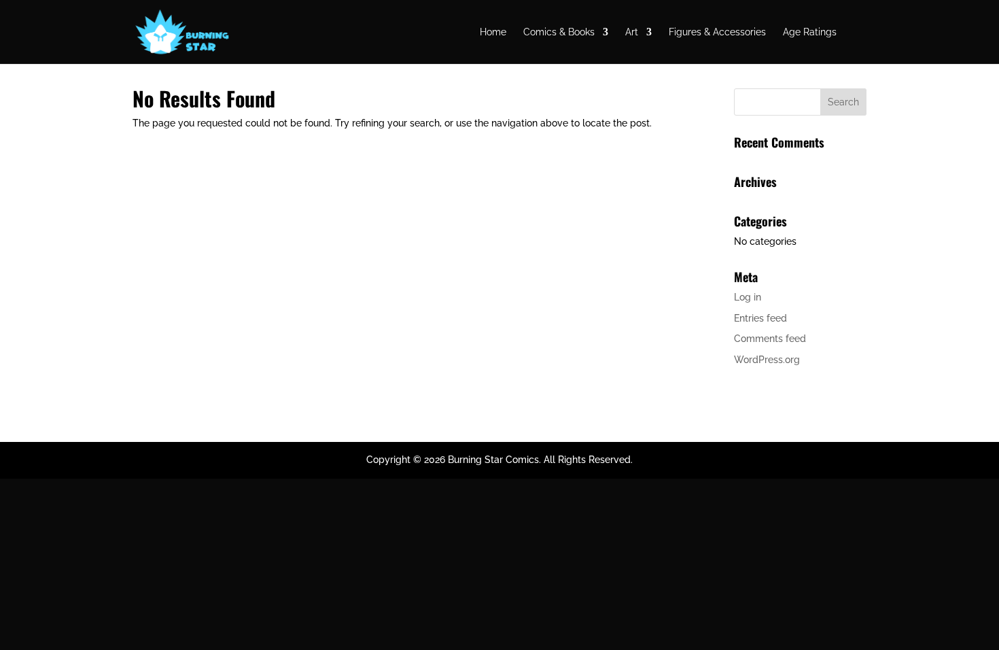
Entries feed (760, 318)
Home (493, 32)
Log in (747, 297)
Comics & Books (559, 32)
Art (631, 32)
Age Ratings (810, 32)
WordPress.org (767, 359)
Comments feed (770, 338)
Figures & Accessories (717, 32)
